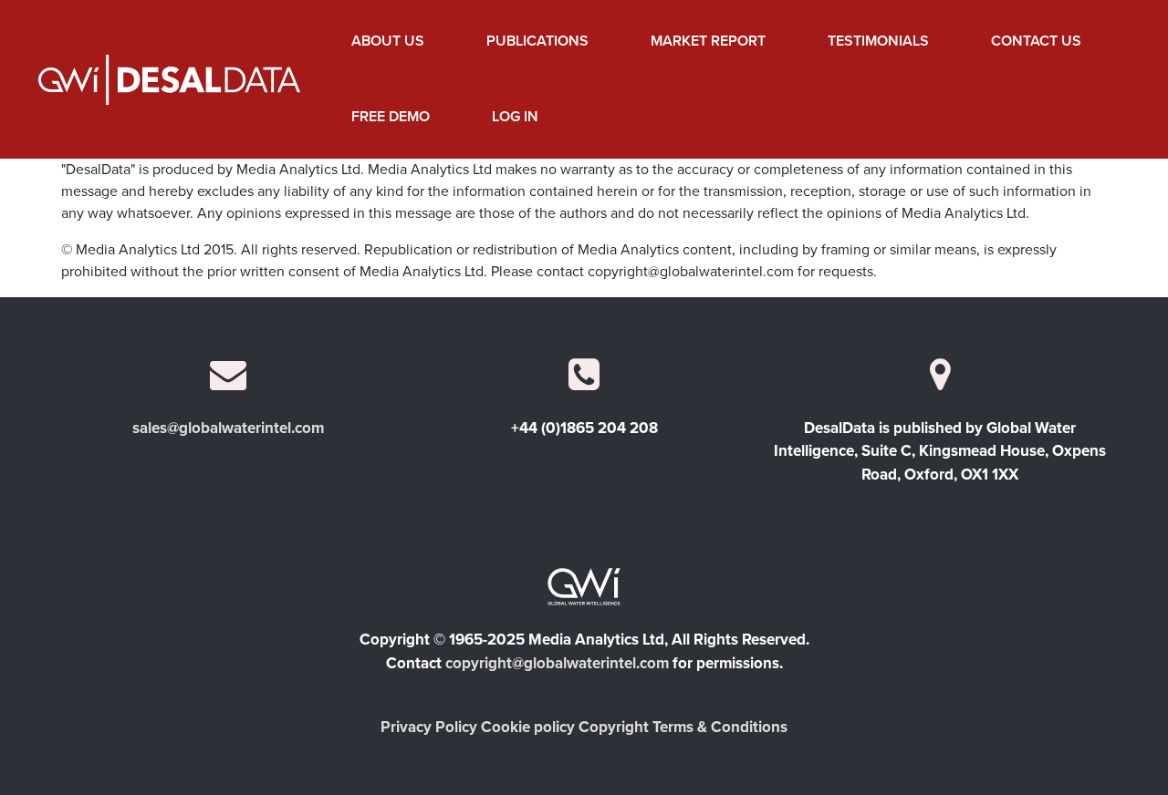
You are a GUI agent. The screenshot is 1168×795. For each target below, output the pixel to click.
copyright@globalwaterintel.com (557, 663)
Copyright (614, 727)
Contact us (1036, 41)
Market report (708, 41)
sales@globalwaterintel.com (228, 428)
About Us (387, 41)
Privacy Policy (429, 727)
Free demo (390, 117)
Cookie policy (528, 727)
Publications (537, 41)
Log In (515, 117)
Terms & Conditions (719, 727)
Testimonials (878, 41)
